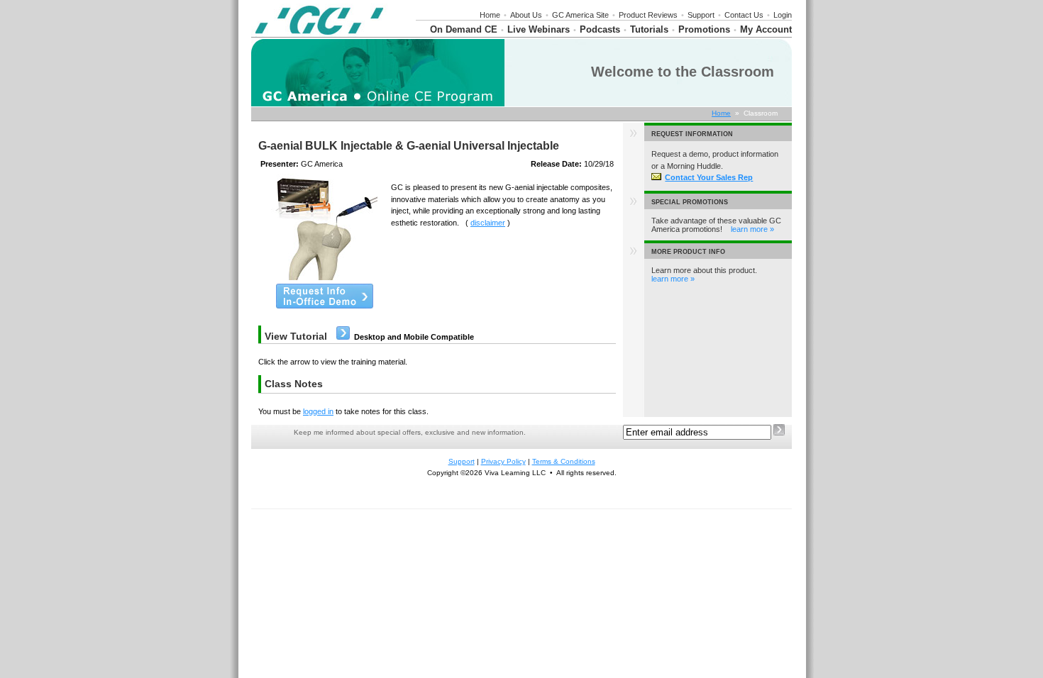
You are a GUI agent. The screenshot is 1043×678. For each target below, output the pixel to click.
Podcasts (600, 29)
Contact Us (743, 15)
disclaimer (487, 222)
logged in (318, 411)
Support (701, 15)
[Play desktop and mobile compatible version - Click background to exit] (343, 337)
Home (490, 15)
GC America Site (580, 15)
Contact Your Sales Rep (709, 177)
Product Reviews (648, 15)
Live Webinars (538, 29)
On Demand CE (463, 29)
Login (782, 15)
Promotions (704, 29)
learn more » (752, 229)
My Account (766, 29)
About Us (526, 15)
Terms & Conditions (563, 461)
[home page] (319, 34)
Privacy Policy (503, 461)
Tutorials (649, 29)
